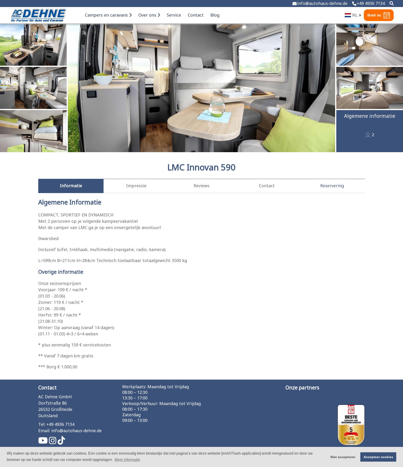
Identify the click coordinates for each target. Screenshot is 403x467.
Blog (214, 15)
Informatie (71, 186)
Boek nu (374, 15)
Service (174, 15)
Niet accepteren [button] (342, 457)
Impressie (136, 186)
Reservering (332, 186)
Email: (44, 431)
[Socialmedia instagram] (53, 442)
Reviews (201, 186)
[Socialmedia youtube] (43, 442)
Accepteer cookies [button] (378, 457)
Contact (196, 15)
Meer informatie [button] (127, 460)
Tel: (41, 424)
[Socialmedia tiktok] (61, 442)
